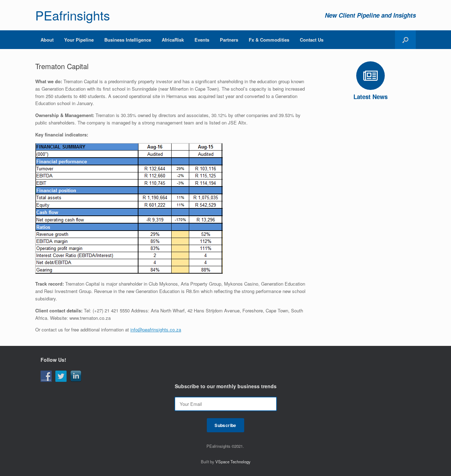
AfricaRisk (173, 39)
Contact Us (311, 39)
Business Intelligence (127, 39)
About (47, 39)
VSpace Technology (233, 461)
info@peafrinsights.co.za (155, 329)
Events (201, 39)
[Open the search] (405, 39)
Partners (229, 39)
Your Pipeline (79, 39)
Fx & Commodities (269, 39)
